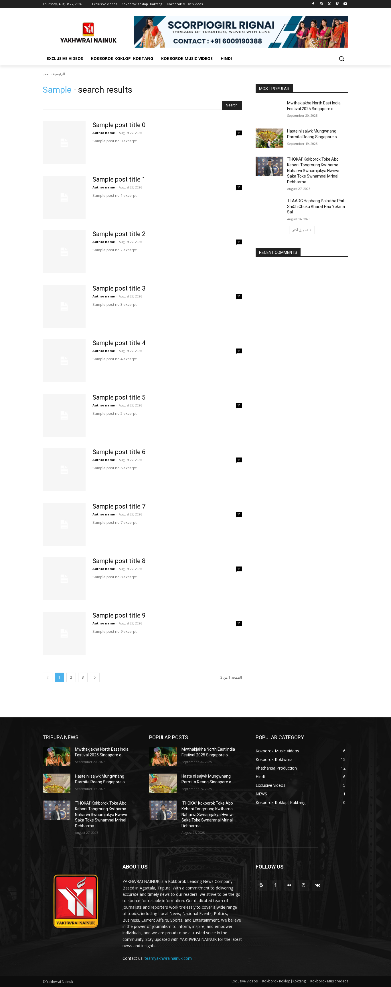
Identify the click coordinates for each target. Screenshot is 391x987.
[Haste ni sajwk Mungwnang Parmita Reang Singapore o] (269, 138)
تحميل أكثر (300, 229)
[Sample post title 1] (64, 197)
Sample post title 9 (118, 615)
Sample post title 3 (118, 288)
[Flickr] (289, 885)
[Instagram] (321, 4)
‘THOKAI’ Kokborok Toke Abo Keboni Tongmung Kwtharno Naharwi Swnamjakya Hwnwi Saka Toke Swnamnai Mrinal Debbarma (313, 170)
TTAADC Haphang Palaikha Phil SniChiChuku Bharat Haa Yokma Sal (316, 206)
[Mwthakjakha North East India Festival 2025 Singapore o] (269, 110)
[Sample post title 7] (64, 524)
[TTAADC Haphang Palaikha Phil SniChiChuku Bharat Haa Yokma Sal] (269, 208)
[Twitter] (329, 4)
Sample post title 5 (118, 397)
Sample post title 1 (118, 179)
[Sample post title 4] (64, 360)
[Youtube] (345, 4)
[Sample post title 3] (64, 306)
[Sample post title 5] (64, 415)
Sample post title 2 (118, 233)
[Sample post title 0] (64, 142)
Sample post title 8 (118, 560)
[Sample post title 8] (64, 578)
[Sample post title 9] (64, 633)
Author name (103, 133)
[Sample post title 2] (64, 251)
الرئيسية (59, 73)
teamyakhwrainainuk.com (168, 958)
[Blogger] (261, 885)
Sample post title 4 (118, 342)
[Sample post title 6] (64, 469)
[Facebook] (313, 4)
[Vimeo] (337, 4)
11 (239, 133)
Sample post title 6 (118, 451)
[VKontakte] (317, 885)
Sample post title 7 (118, 506)
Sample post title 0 (118, 125)
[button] (341, 58)
